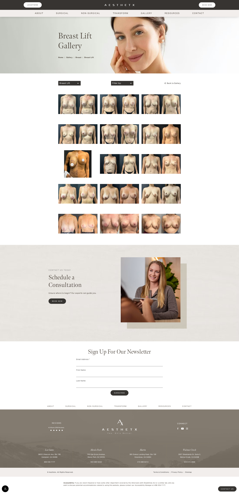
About (39, 13)
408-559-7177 (159, 485)
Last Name (81, 381)
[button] (5, 488)
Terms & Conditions (161, 472)
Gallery (146, 13)
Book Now (207, 5)
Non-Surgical (90, 13)
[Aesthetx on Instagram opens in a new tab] (187, 428)
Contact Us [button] (227, 489)
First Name (81, 370)
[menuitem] (177, 428)
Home (60, 57)
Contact (198, 13)
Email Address (83, 359)
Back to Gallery (173, 83)
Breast (78, 57)
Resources (172, 13)
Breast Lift (89, 57)
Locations (32, 5)
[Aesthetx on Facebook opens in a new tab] (177, 428)
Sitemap (188, 472)
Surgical (62, 13)
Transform (120, 13)
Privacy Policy (177, 472)
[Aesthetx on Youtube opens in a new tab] (182, 428)
